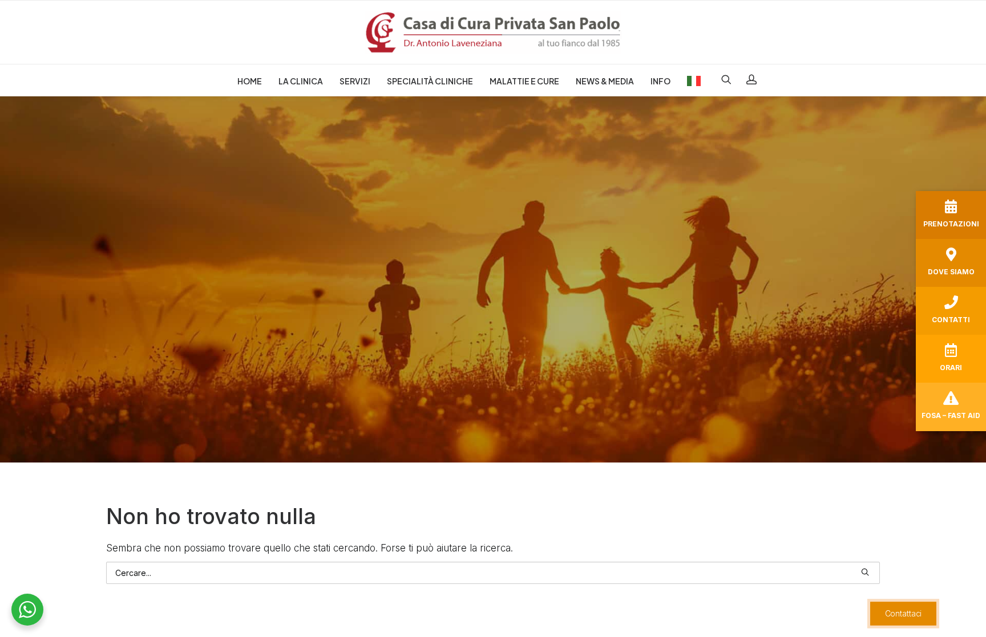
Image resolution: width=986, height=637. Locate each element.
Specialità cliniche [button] (430, 81)
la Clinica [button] (300, 81)
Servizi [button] (355, 81)
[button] (730, 79)
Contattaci (903, 613)
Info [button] (660, 81)
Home (249, 81)
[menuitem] (249, 81)
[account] (748, 79)
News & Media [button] (605, 81)
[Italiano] (690, 79)
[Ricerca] (493, 573)
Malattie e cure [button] (524, 81)
